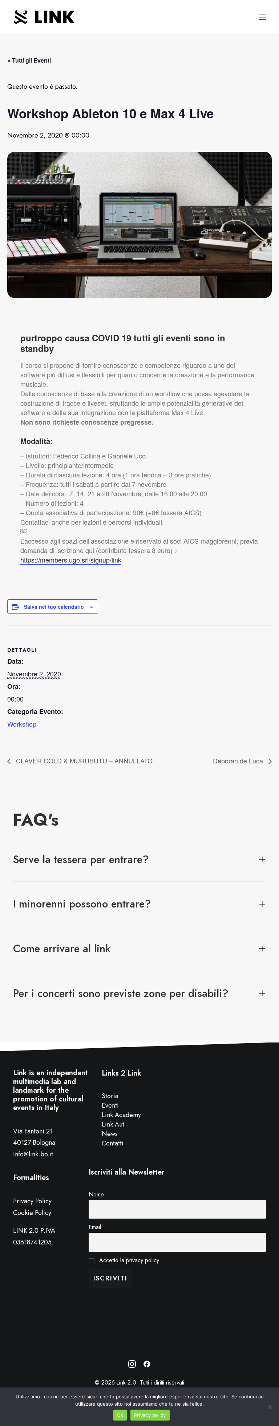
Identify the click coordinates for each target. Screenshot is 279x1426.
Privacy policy (150, 1415)
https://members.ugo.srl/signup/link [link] (70, 559)
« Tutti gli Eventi (29, 60)
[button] (262, 17)
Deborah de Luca (239, 760)
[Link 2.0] (45, 17)
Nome (96, 1194)
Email (95, 1227)
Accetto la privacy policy (128, 1260)
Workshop (21, 723)
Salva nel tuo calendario (54, 606)
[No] (270, 1406)
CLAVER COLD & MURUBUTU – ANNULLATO (83, 760)
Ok (120, 1415)
